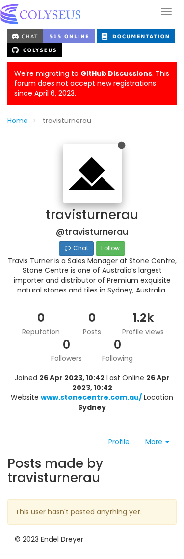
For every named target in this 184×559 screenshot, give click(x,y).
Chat (80, 248)
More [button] (154, 442)
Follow (110, 248)
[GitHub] (34, 49)
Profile (119, 442)
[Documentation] (136, 36)
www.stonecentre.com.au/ (91, 397)
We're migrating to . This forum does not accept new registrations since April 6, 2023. (91, 83)
